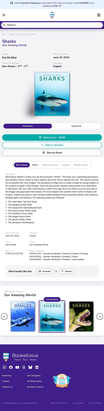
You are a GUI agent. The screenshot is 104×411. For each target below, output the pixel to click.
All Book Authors (35, 386)
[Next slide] (99, 316)
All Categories (34, 375)
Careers (5, 381)
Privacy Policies (95, 403)
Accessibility (78, 403)
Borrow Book (52, 153)
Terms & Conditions (58, 403)
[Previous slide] (4, 316)
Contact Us (7, 386)
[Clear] (100, 25)
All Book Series (34, 381)
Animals (46, 271)
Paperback (28, 126)
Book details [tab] (22, 165)
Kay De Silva (9, 57)
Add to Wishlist (54, 145)
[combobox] (52, 25)
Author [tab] (35, 165)
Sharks (68, 271)
